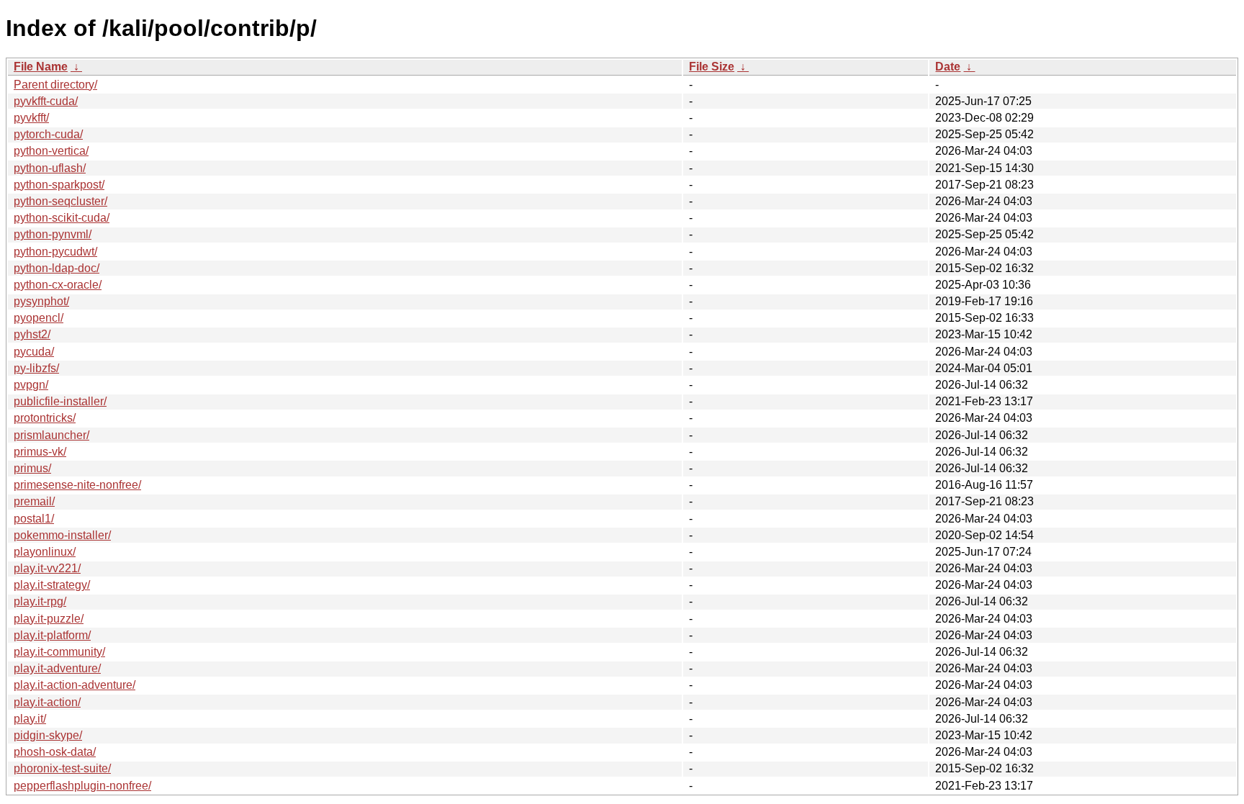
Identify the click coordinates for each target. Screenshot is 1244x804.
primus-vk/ (40, 452)
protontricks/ (45, 418)
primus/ (32, 468)
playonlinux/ (45, 552)
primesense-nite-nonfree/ (77, 485)
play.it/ (30, 719)
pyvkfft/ (31, 118)
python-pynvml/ (52, 234)
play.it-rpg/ (40, 601)
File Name (41, 66)
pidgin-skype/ (48, 735)
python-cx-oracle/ (58, 285)
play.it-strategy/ (52, 585)
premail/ (34, 501)
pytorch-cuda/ (48, 134)
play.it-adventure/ (57, 668)
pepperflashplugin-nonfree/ (82, 786)
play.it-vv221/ (47, 568)
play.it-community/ (59, 652)
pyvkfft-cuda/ (46, 101)
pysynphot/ (41, 301)
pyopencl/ (38, 318)
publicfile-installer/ (60, 401)
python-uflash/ (50, 168)
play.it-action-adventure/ (74, 685)
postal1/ (34, 518)
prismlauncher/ (51, 435)
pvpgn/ (31, 385)
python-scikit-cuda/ (61, 218)
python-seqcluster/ (60, 201)
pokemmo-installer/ (62, 535)
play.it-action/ (47, 702)
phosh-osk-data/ (55, 752)
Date (947, 66)
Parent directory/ (55, 84)
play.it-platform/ (52, 635)
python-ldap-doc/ (56, 268)
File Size (711, 66)
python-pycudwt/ (55, 251)
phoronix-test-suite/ (62, 768)
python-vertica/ (51, 151)
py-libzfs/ (36, 368)
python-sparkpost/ (59, 185)
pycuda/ (34, 351)
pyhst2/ (32, 334)
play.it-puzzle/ (49, 619)
